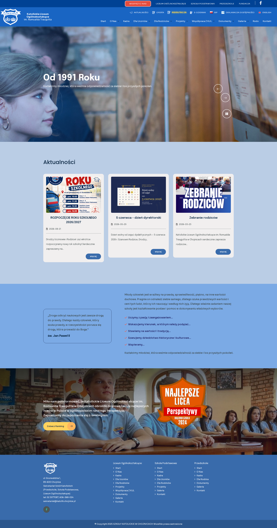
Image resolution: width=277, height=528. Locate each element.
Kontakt (267, 21)
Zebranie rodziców (203, 217)
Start (103, 21)
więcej (93, 256)
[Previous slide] (225, 97)
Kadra (126, 21)
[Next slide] (218, 88)
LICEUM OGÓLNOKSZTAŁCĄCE (171, 3)
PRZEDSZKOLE (227, 3)
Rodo (256, 21)
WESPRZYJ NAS (138, 3)
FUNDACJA (244, 3)
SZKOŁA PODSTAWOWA (203, 3)
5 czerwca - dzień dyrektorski (138, 217)
